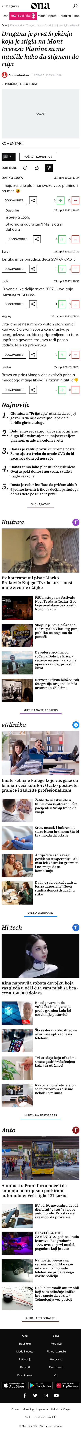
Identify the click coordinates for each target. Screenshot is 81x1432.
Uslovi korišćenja (60, 1409)
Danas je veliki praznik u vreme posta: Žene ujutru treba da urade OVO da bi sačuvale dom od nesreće (39, 454)
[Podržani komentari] (37, 168)
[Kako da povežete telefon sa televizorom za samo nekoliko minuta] (17, 1095)
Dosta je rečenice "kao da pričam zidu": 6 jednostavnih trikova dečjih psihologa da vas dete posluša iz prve (40, 489)
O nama (15, 1409)
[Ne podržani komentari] (49, 168)
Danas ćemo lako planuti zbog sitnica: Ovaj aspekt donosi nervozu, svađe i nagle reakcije (38, 471)
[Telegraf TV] (56, 1396)
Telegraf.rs (12, 6)
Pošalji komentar (38, 156)
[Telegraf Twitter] (35, 1396)
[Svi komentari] (25, 168)
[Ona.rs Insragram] (46, 1396)
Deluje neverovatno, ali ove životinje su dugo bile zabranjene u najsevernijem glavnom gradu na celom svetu (40, 436)
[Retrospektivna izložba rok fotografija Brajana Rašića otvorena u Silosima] (17, 690)
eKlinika (14, 725)
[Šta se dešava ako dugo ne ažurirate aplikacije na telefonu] (17, 1040)
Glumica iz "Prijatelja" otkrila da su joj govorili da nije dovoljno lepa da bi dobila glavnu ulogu (39, 418)
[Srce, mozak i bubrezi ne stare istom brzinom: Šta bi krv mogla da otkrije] (17, 838)
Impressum (42, 1409)
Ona (4, 25)
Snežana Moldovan (19, 75)
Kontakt (52, 1417)
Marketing (28, 1409)
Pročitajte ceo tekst (20, 84)
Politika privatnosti (35, 1417)
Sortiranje (9, 167)
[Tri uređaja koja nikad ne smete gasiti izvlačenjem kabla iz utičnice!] (17, 1068)
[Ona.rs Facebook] (25, 1396)
